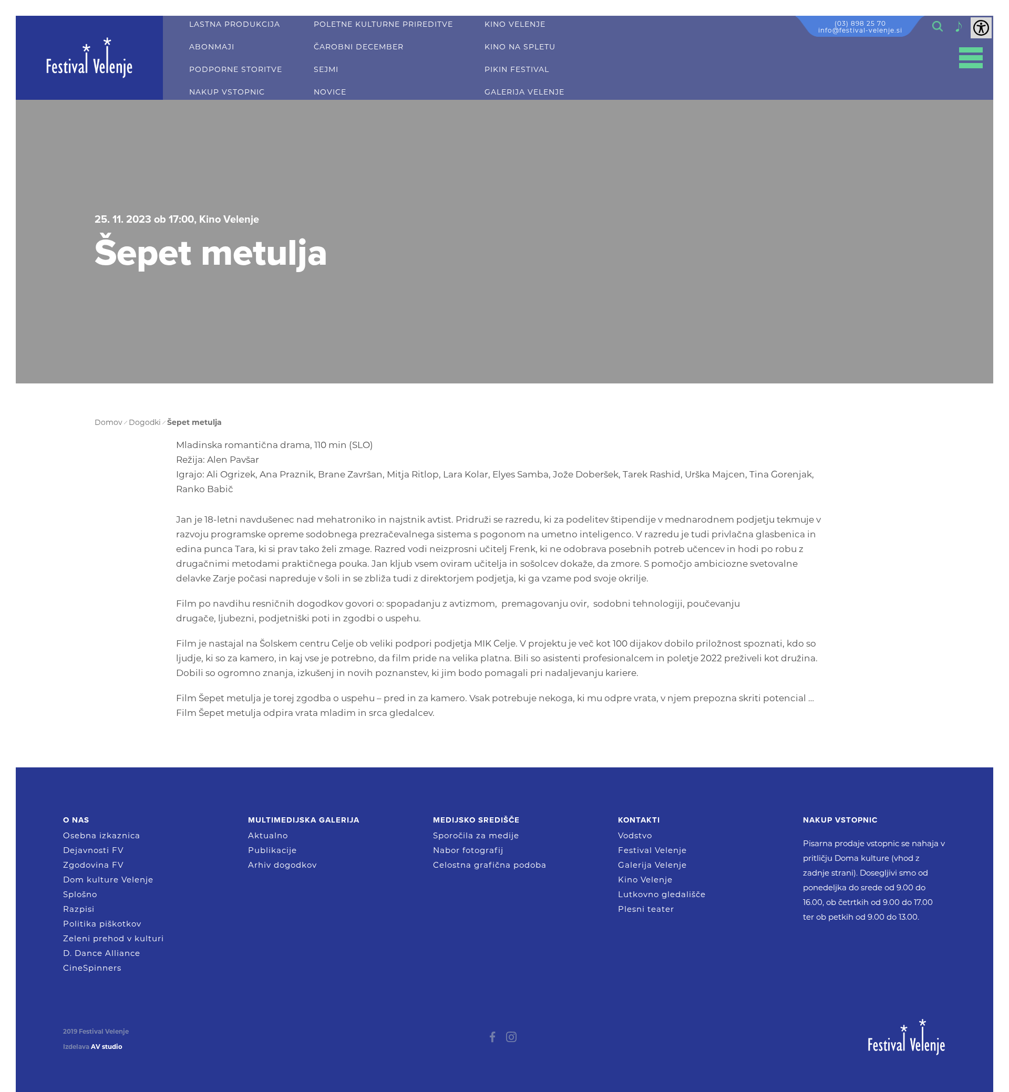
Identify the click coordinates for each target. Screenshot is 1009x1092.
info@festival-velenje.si (860, 30)
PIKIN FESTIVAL (517, 69)
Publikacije (272, 850)
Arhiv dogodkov (282, 865)
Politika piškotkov (102, 924)
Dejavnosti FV (93, 850)
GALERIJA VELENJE (524, 92)
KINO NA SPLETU (520, 47)
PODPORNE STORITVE (235, 69)
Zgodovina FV (93, 865)
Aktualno (268, 835)
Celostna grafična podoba (490, 865)
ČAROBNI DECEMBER (359, 47)
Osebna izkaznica (101, 835)
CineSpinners (92, 968)
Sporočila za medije (476, 835)
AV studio (106, 1047)
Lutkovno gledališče (662, 894)
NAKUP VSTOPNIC (227, 92)
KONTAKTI (639, 820)
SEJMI (326, 69)
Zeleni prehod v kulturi (113, 938)
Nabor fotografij (468, 850)
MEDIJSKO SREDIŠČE (476, 820)
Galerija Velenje (652, 865)
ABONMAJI (211, 47)
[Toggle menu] (971, 58)
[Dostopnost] (981, 27)
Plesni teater (646, 909)
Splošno (80, 894)
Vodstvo (635, 835)
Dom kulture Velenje (108, 880)
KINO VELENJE (515, 24)
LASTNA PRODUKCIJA (234, 24)
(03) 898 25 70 (860, 23)
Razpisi (79, 909)
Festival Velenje (652, 850)
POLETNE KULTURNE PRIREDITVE (383, 24)
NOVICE (330, 92)
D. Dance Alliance (101, 953)
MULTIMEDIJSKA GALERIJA (303, 820)
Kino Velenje (645, 880)
